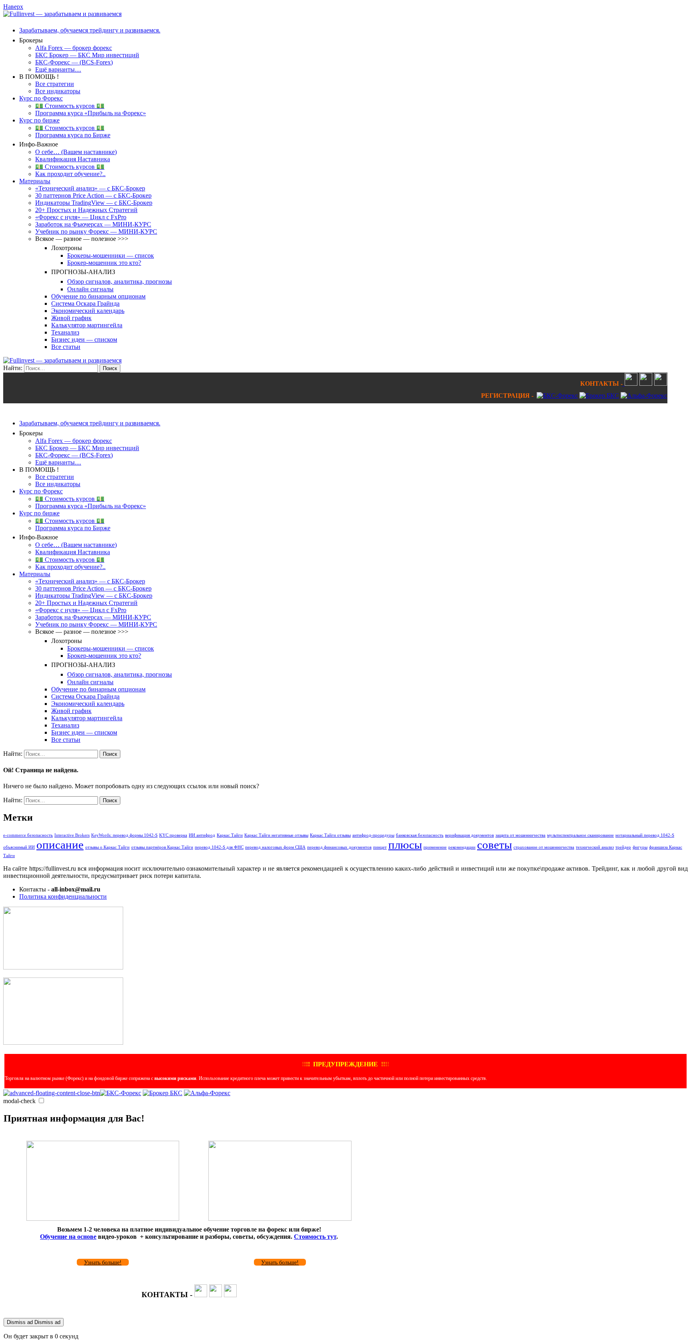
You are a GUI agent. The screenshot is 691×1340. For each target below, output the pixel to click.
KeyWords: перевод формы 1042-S (124, 835)
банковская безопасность (419, 835)
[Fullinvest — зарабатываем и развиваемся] (62, 13)
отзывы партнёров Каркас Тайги (162, 847)
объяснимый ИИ (19, 847)
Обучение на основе (68, 1236)
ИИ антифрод (202, 835)
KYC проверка (173, 835)
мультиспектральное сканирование (580, 835)
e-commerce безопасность (28, 835)
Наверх (13, 6)
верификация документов (469, 835)
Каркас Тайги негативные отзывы (276, 835)
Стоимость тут (315, 1236)
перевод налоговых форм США (275, 847)
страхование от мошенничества (543, 847)
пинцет (380, 847)
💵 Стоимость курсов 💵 (69, 105)
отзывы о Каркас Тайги (107, 847)
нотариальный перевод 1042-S (644, 835)
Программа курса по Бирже (72, 135)
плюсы (405, 844)
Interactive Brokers (72, 835)
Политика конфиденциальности (63, 896)
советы (494, 844)
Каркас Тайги (230, 835)
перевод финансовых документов (339, 847)
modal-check (19, 1101)
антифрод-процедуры (373, 835)
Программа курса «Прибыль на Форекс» (90, 113)
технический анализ (595, 847)
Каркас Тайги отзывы (330, 835)
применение (435, 847)
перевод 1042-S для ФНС (219, 847)
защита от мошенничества (520, 835)
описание (60, 844)
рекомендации (461, 847)
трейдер (623, 847)
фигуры (640, 847)
